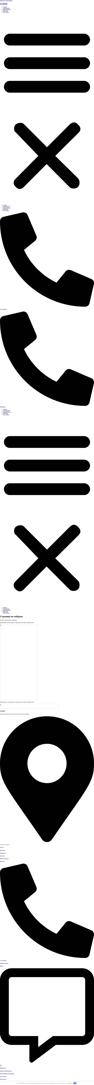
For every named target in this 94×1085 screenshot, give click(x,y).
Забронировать (6, 9)
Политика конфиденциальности (6, 1070)
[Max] (47, 1062)
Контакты (5, 10)
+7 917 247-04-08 (3, 309)
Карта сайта (2, 855)
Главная (5, 7)
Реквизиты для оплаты (4, 858)
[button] (47, 108)
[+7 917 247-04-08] (47, 306)
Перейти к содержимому (6, 0)
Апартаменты (6, 8)
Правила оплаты (3, 1079)
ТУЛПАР (3, 4)
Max (1, 1065)
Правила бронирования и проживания (7, 1073)
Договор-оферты (3, 1076)
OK (75, 1083)
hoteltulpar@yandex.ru (4, 963)
